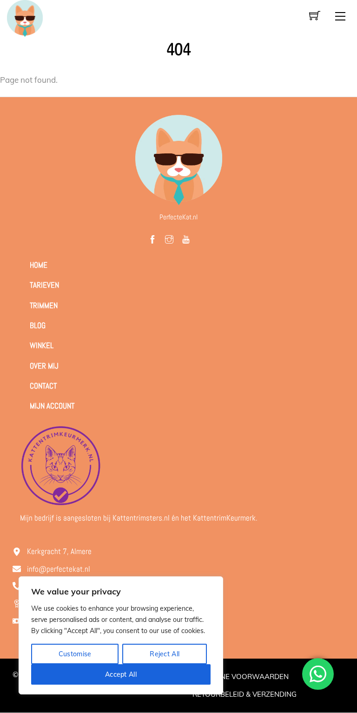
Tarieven (44, 285)
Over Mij (44, 366)
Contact (43, 386)
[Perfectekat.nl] (24, 17)
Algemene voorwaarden (240, 676)
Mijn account (52, 406)
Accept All (121, 674)
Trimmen (44, 305)
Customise (75, 654)
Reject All (164, 654)
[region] (121, 635)
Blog (38, 325)
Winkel (41, 345)
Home (38, 265)
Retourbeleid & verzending (244, 694)
